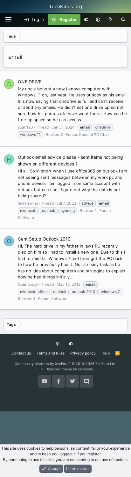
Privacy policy (83, 353)
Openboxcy (28, 284)
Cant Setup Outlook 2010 (44, 239)
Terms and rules (51, 353)
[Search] (123, 19)
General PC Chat (94, 134)
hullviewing (28, 203)
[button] (98, 19)
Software (26, 217)
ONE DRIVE (29, 81)
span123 (25, 127)
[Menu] (8, 20)
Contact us (21, 353)
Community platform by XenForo (65, 363)
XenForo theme (59, 369)
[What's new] (110, 19)
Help (105, 353)
